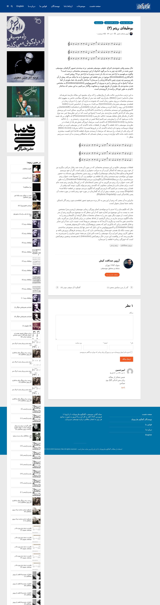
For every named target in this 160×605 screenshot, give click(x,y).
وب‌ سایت (78, 343)
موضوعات (81, 6)
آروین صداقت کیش (123, 34)
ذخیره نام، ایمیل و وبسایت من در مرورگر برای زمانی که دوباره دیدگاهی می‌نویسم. (105, 352)
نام (131, 343)
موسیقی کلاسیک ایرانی (112, 22)
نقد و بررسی (98, 22)
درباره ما (31, 6)
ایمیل (105, 343)
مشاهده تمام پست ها (112, 274)
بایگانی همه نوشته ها (126, 22)
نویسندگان (55, 6)
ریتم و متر (114, 245)
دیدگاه (131, 313)
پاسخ (123, 387)
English (20, 6)
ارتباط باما (68, 6)
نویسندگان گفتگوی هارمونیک (141, 419)
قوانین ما (43, 6)
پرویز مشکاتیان (126, 245)
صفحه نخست (95, 6)
